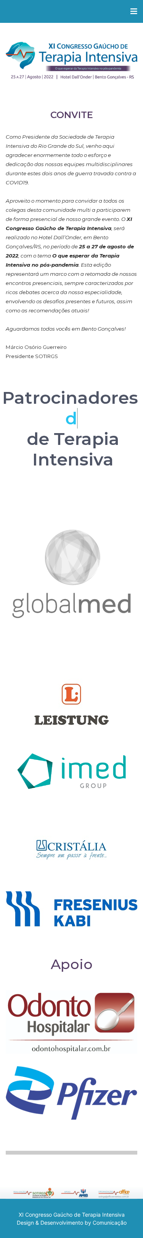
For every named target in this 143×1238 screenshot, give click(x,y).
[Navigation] (133, 11)
